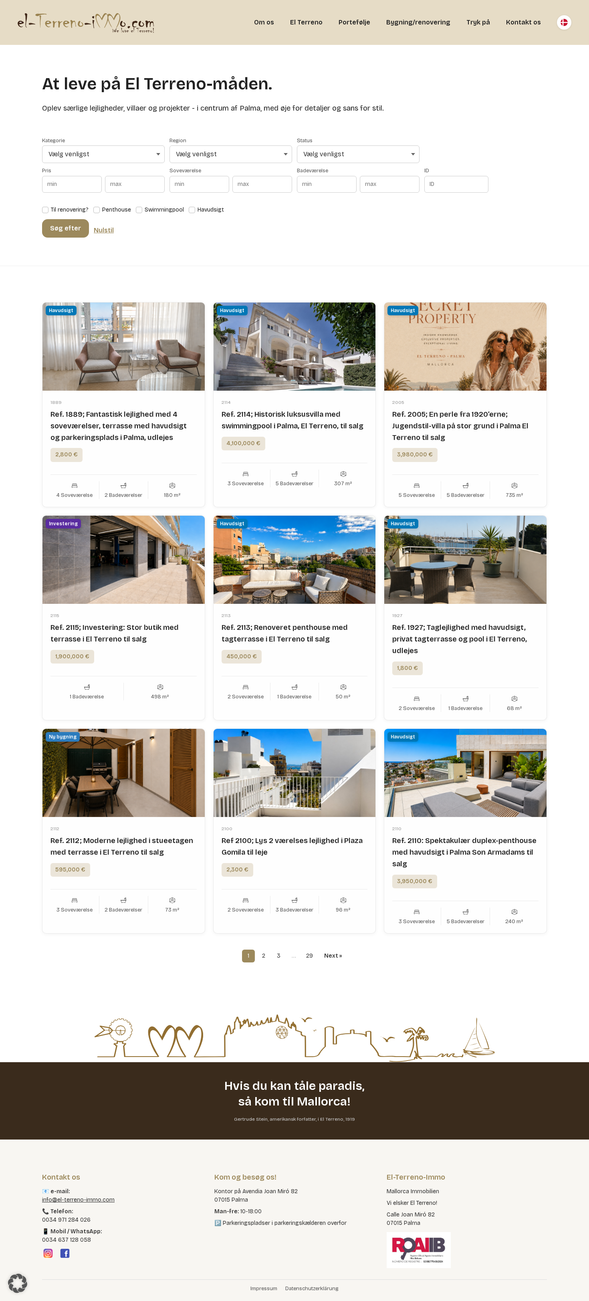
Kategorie (53, 141)
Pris (46, 171)
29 (309, 955)
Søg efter (65, 228)
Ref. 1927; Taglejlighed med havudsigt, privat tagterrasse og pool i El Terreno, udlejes (459, 639)
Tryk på (478, 22)
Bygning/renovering (418, 22)
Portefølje (354, 22)
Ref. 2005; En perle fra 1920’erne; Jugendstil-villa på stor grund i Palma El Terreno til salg (460, 426)
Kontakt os (523, 22)
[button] (17, 1283)
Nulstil (104, 230)
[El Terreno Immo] (86, 22)
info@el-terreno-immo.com (78, 1199)
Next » (333, 955)
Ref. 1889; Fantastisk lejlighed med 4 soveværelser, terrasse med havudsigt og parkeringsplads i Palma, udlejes (118, 426)
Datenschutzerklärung (312, 1288)
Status (305, 141)
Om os (264, 22)
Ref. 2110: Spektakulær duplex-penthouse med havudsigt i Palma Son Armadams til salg (464, 852)
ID (426, 171)
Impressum (263, 1288)
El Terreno (306, 22)
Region (177, 141)
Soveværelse (185, 171)
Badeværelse (312, 171)
